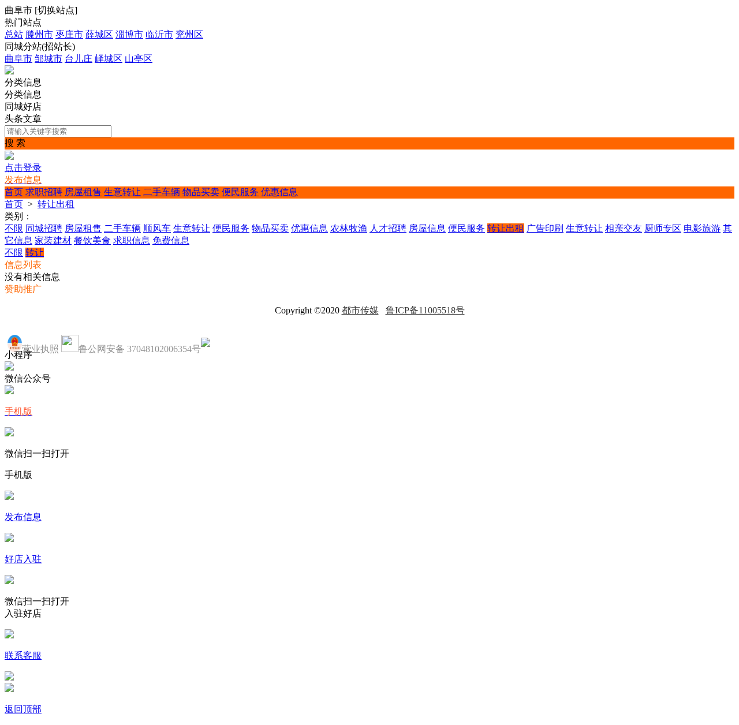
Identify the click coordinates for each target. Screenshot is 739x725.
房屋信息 (427, 228)
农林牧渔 (348, 228)
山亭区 (138, 58)
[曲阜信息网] (9, 71)
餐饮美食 (92, 240)
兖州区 (189, 34)
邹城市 (48, 58)
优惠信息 (279, 192)
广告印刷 (545, 228)
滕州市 (39, 34)
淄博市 (129, 34)
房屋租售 (83, 192)
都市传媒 (360, 310)
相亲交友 (623, 228)
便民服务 (240, 192)
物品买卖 (200, 192)
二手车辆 (161, 192)
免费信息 (170, 240)
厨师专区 (662, 228)
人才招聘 (388, 228)
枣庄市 (69, 34)
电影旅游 (702, 228)
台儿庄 (78, 58)
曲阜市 (18, 58)
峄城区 (108, 58)
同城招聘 (43, 228)
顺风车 (157, 228)
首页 (14, 192)
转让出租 (56, 204)
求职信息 (131, 240)
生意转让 (122, 192)
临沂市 (159, 34)
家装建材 (53, 240)
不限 (14, 228)
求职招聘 (43, 192)
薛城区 (99, 34)
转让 (34, 252)
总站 (14, 34)
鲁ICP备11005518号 (425, 310)
